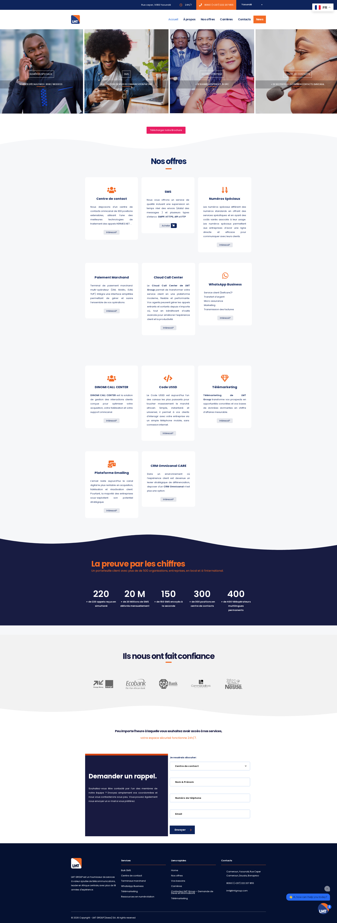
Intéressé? (111, 232)
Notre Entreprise (212, 74)
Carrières (226, 19)
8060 (207, 4)
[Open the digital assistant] (323, 908)
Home (174, 870)
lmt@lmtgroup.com (237, 890)
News (259, 19)
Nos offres (208, 19)
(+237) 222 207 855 (222, 4)
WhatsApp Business (132, 886)
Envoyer (180, 830)
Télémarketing (129, 891)
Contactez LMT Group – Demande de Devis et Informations (192, 892)
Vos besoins (178, 881)
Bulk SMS (126, 870)
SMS (126, 74)
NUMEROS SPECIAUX (41, 74)
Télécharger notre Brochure (166, 130)
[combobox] (210, 766)
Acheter (166, 225)
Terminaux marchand (133, 881)
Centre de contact (131, 876)
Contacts (244, 19)
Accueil (173, 19)
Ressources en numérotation (137, 897)
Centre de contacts (297, 74)
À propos (189, 19)
